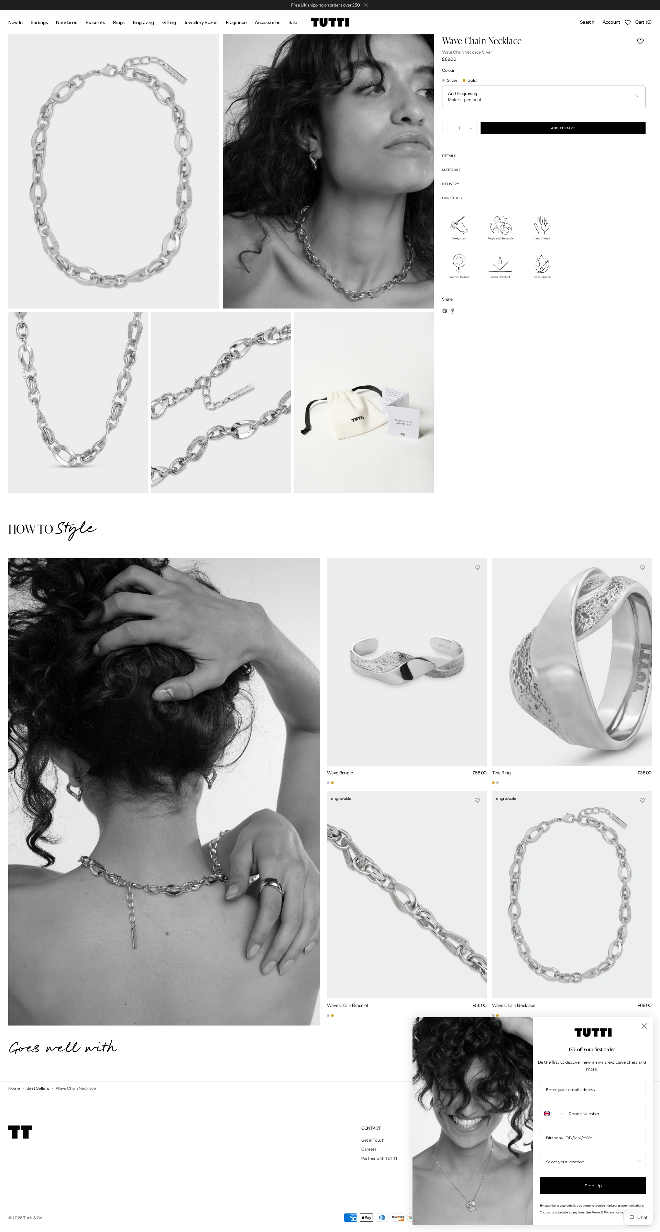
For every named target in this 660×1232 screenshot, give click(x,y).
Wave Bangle (340, 772)
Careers (368, 1149)
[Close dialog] (644, 1026)
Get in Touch (372, 1140)
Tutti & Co (32, 1217)
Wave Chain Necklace (513, 1005)
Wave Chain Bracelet (347, 1005)
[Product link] (407, 672)
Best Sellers (37, 1088)
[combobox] (552, 1113)
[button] (587, 22)
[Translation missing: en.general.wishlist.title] (627, 22)
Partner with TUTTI (379, 1158)
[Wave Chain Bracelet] (328, 1015)
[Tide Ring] (493, 782)
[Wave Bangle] (328, 782)
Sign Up (593, 1185)
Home (14, 1088)
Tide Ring (501, 772)
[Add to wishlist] (640, 41)
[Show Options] (639, 1161)
